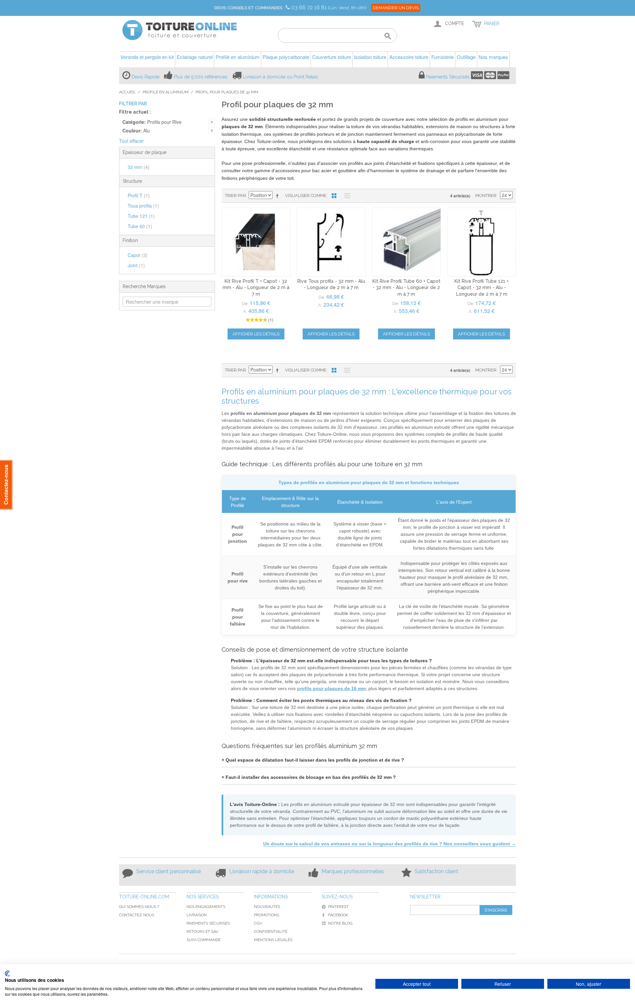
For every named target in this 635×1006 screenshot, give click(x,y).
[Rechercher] (388, 36)
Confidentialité (270, 931)
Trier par (235, 195)
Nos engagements (206, 906)
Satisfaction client (436, 871)
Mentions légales (273, 939)
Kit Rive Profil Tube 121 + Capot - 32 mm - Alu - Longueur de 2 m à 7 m (481, 287)
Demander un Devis (396, 7)
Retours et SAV (202, 931)
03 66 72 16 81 (309, 7)
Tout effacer (131, 140)
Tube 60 (140, 226)
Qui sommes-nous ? (139, 906)
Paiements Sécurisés (448, 76)
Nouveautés (267, 906)
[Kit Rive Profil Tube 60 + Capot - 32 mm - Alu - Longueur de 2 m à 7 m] (406, 242)
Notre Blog (340, 923)
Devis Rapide (145, 76)
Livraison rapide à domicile (261, 871)
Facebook (338, 915)
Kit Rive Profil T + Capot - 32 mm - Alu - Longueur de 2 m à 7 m (256, 287)
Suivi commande (204, 939)
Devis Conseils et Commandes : (249, 7)
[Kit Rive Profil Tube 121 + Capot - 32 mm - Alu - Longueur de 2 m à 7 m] (481, 242)
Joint (136, 265)
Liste (346, 196)
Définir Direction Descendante (278, 196)
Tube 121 (141, 216)
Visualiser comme (305, 195)
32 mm (138, 167)
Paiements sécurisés (208, 923)
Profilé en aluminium (166, 92)
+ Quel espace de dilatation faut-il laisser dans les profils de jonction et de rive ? (313, 760)
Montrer (485, 195)
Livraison (197, 915)
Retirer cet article (211, 122)
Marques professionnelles (352, 871)
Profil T (139, 195)
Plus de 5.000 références (201, 76)
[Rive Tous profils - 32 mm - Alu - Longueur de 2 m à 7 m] (331, 242)
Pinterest (338, 906)
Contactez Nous (136, 915)
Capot (138, 255)
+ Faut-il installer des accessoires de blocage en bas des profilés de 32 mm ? (309, 777)
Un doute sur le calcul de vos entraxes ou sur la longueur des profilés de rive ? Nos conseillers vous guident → (389, 843)
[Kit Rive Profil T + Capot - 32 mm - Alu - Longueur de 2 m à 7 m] (256, 242)
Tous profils (143, 205)
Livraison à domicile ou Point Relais (280, 76)
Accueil (127, 92)
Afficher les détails (256, 333)
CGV (258, 923)
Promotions (266, 915)
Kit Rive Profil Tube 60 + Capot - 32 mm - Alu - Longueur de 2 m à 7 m (406, 287)
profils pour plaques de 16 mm (331, 688)
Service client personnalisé (168, 871)
